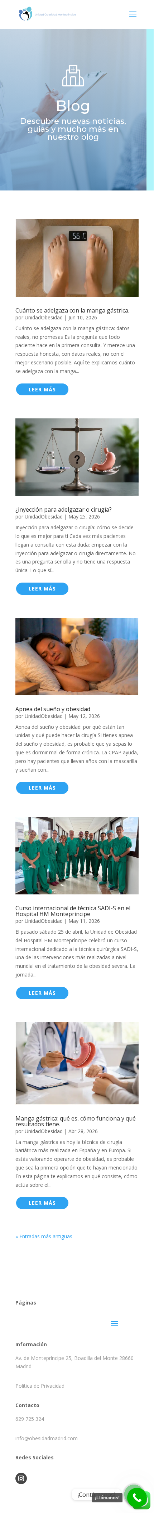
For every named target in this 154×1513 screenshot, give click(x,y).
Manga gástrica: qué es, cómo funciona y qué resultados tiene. (75, 1121)
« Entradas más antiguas (43, 1236)
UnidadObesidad (44, 317)
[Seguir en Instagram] (21, 1478)
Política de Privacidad (39, 1385)
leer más (42, 389)
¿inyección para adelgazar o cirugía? (63, 509)
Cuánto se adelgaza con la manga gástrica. (72, 310)
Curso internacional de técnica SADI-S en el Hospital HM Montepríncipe (72, 911)
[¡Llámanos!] (137, 1498)
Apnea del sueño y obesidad (52, 709)
